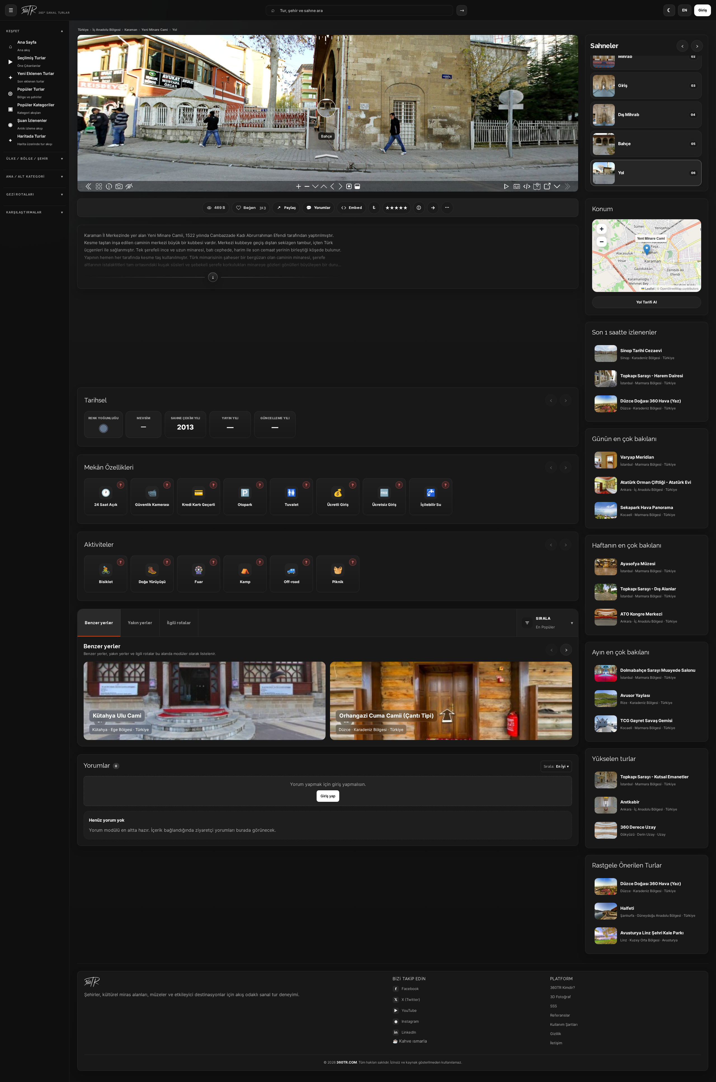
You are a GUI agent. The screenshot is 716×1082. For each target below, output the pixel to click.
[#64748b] (103, 428)
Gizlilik (555, 1033)
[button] (646, 250)
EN (684, 10)
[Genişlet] (433, 208)
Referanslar (560, 1015)
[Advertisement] (328, 337)
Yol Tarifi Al (646, 302)
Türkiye (83, 30)
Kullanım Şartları (564, 1024)
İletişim (556, 1043)
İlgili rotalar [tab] (179, 623)
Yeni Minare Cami (155, 30)
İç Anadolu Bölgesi (107, 30)
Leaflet (649, 288)
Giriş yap (328, 796)
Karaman (130, 30)
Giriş (702, 10)
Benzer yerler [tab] (99, 623)
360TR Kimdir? (562, 987)
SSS (553, 1006)
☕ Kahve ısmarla (410, 1041)
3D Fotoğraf (560, 996)
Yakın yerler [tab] (140, 623)
